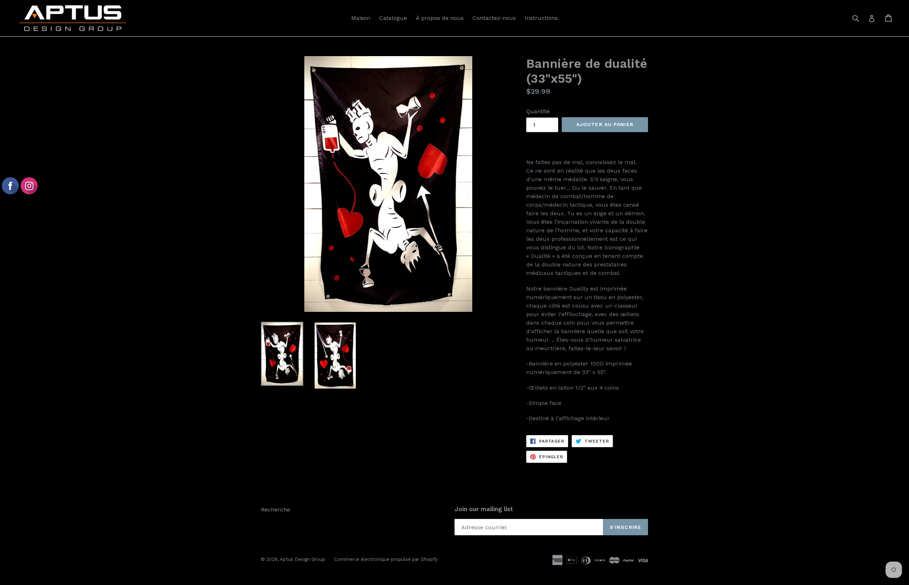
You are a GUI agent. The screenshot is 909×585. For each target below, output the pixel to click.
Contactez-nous (494, 18)
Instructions (541, 18)
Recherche (275, 509)
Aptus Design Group (302, 559)
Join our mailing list (483, 509)
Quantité (538, 111)
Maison (360, 18)
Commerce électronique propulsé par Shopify (386, 559)
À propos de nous (440, 18)
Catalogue (393, 18)
